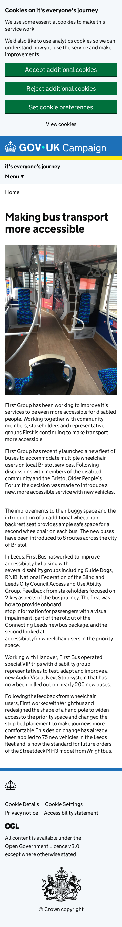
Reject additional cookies (61, 88)
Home (12, 192)
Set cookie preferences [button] (61, 107)
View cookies (61, 124)
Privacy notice (21, 813)
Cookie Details (22, 804)
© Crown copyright (61, 909)
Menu (12, 176)
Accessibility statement (71, 813)
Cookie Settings (64, 804)
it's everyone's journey (32, 166)
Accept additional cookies (61, 70)
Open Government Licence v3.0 (42, 846)
